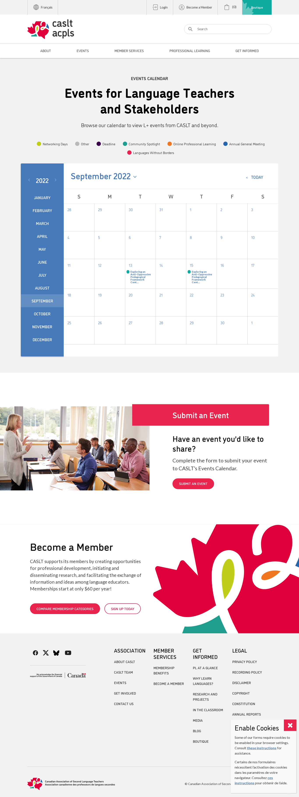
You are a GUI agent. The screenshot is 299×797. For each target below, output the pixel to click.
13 (130, 265)
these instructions (261, 748)
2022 (42, 180)
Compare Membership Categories (65, 608)
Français (47, 7)
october (42, 313)
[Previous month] (28, 180)
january (42, 197)
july (42, 274)
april (42, 236)
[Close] (290, 725)
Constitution (243, 703)
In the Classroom (208, 709)
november (42, 326)
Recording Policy (247, 672)
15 (191, 265)
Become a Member (199, 7)
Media (198, 720)
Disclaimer (241, 682)
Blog (197, 730)
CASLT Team (123, 672)
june (42, 262)
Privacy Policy (244, 661)
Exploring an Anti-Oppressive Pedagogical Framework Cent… (140, 277)
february (42, 210)
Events (120, 682)
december (42, 339)
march (42, 223)
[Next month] (56, 180)
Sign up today (122, 608)
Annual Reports (246, 714)
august (42, 287)
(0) (234, 7)
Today (257, 177)
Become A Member (168, 683)
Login (164, 7)
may (42, 249)
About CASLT (124, 661)
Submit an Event (193, 483)
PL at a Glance (205, 667)
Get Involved (125, 693)
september (42, 300)
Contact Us (124, 703)
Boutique (257, 7)
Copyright (241, 693)
